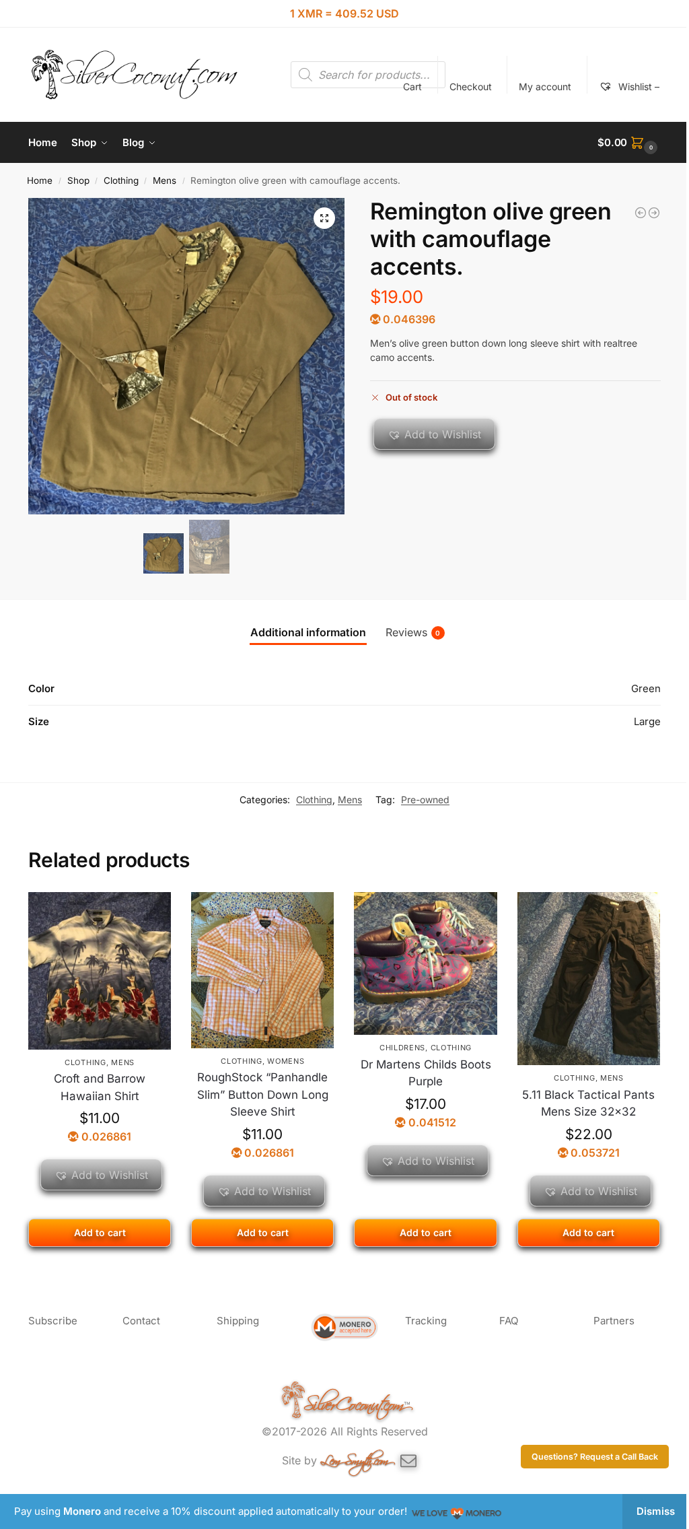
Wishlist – (637, 86)
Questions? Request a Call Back (595, 1457)
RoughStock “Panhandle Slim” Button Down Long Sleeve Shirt (262, 1094)
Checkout (470, 86)
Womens (285, 1061)
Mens (164, 180)
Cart (412, 86)
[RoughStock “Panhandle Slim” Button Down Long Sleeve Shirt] (262, 970)
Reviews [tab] (413, 632)
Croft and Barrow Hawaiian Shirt (99, 1087)
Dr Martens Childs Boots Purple (426, 1073)
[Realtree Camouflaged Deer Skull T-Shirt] (654, 212)
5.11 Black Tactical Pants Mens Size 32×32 (588, 1103)
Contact (141, 1320)
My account (545, 86)
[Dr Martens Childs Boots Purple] (640, 212)
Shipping (238, 1320)
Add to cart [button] (100, 1232)
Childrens (402, 1047)
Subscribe (52, 1320)
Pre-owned (425, 799)
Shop (78, 180)
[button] (629, 143)
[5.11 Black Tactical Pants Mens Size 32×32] (588, 978)
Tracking (426, 1320)
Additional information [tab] (308, 632)
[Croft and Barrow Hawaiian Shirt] (99, 971)
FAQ (508, 1320)
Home (39, 180)
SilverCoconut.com (353, 1401)
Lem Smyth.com (354, 1457)
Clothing (121, 180)
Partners (613, 1320)
